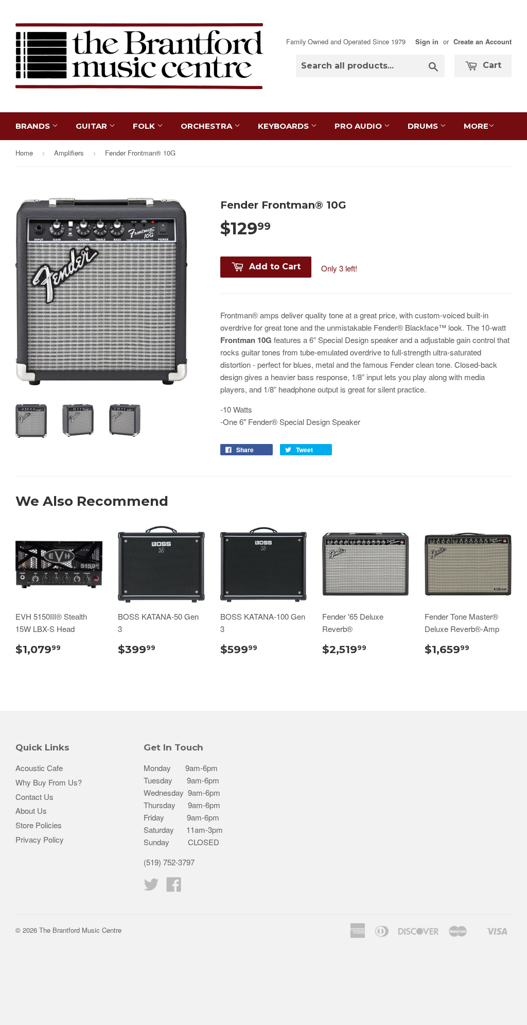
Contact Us (34, 796)
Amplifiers (69, 153)
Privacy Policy (39, 839)
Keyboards (284, 126)
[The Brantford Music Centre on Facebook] (174, 887)
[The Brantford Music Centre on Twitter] (151, 887)
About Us (31, 810)
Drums (424, 126)
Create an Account (482, 41)
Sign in (426, 41)
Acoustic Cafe (39, 767)
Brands (33, 126)
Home (24, 153)
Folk (145, 126)
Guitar (92, 126)
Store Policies (38, 824)
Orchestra (207, 126)
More (476, 126)
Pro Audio (359, 126)
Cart (490, 65)
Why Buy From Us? (48, 782)
